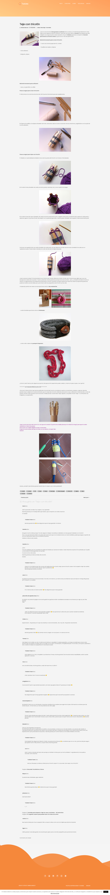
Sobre (74, 3)
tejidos (76, 491)
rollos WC (70, 491)
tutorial (30, 493)
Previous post (24, 497)
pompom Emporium (38, 343)
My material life (53, 286)
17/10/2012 (32, 27)
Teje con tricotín (30, 24)
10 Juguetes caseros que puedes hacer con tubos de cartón (42, 814)
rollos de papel (61, 491)
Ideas (38, 27)
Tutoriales (48, 27)
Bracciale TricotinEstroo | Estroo (35, 769)
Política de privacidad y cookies (75, 885)
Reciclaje (43, 27)
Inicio (61, 3)
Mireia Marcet (24, 27)
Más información (55, 893)
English (88, 3)
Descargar (81, 3)
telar (83, 491)
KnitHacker (42, 310)
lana (40, 491)
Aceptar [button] (106, 891)
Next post (86, 497)
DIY (35, 491)
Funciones (67, 3)
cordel (23, 491)
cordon (29, 491)
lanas (46, 491)
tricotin (23, 493)
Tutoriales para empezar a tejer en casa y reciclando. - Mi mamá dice (45, 812)
